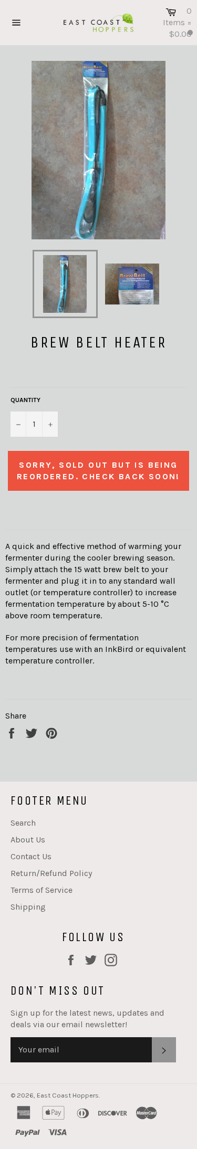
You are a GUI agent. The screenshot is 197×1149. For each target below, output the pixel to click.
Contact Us (31, 856)
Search (23, 823)
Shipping (28, 907)
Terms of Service (41, 890)
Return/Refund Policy (51, 873)
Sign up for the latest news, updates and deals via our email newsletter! (87, 1018)
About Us (28, 840)
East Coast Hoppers (68, 1095)
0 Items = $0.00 (177, 22)
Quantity (25, 400)
